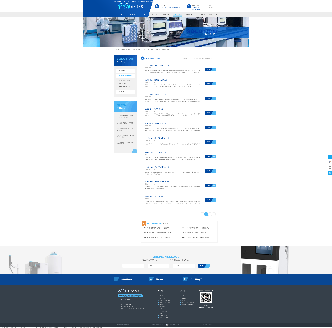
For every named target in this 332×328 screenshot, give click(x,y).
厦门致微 (154, 14)
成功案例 (189, 14)
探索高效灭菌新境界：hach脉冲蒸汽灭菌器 (125, 129)
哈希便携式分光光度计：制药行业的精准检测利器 (125, 142)
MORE (208, 69)
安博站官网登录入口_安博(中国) (29, 327)
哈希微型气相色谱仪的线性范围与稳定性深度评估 (160, 237)
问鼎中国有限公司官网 (97, 327)
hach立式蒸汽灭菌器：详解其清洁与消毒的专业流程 (198, 237)
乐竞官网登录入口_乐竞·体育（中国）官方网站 (11, 327)
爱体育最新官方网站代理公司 (143, 49)
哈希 (160, 49)
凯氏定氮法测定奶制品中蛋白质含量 (156, 80)
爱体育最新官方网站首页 (195, 58)
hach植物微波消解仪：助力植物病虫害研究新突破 (125, 136)
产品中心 (211, 5)
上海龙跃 (123, 49)
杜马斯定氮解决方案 (124, 80)
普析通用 (121, 91)
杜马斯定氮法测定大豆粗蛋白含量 (155, 152)
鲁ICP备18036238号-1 (161, 324)
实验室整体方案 (164, 317)
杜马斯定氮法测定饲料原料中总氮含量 (157, 181)
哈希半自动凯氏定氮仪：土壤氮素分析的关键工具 (198, 228)
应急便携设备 (163, 311)
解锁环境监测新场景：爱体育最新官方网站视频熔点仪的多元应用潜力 (165, 228)
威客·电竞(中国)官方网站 (63, 327)
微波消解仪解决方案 (124, 86)
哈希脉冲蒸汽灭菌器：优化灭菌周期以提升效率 (197, 232)
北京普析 (133, 49)
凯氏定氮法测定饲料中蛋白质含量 (155, 94)
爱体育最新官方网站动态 (188, 302)
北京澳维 (162, 296)
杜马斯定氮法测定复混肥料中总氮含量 (157, 167)
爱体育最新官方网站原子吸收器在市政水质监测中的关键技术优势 (164, 232)
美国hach (153, 49)
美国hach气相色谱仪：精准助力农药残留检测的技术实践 (125, 116)
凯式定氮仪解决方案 (124, 83)
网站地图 (211, 7)
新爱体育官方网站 (87, 327)
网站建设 (205, 324)
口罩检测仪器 (163, 315)
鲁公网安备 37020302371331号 (174, 324)
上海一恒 (162, 298)
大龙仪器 (162, 313)
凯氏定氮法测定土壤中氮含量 (154, 109)
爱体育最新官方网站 (166, 49)
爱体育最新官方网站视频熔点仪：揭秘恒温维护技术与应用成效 (125, 123)
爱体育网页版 (41, 327)
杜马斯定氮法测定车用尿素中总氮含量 (157, 138)
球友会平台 (47, 327)
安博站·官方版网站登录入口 (76, 327)
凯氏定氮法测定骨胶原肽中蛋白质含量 (157, 65)
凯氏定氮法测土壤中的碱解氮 (154, 196)
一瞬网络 (210, 324)
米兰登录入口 (53, 327)
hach (157, 49)
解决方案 (177, 14)
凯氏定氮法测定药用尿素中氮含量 (155, 123)
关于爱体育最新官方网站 (188, 304)
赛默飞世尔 (121, 70)
